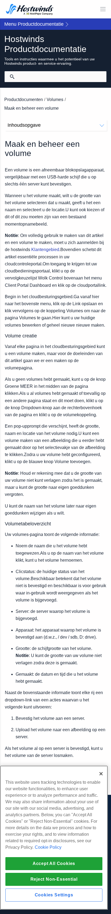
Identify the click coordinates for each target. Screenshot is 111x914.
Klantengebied (45, 249)
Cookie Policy (48, 847)
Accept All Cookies (54, 863)
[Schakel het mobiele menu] (103, 9)
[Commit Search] (12, 76)
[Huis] (29, 10)
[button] (55, 24)
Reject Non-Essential (54, 879)
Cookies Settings (54, 895)
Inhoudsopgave (24, 125)
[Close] (101, 774)
